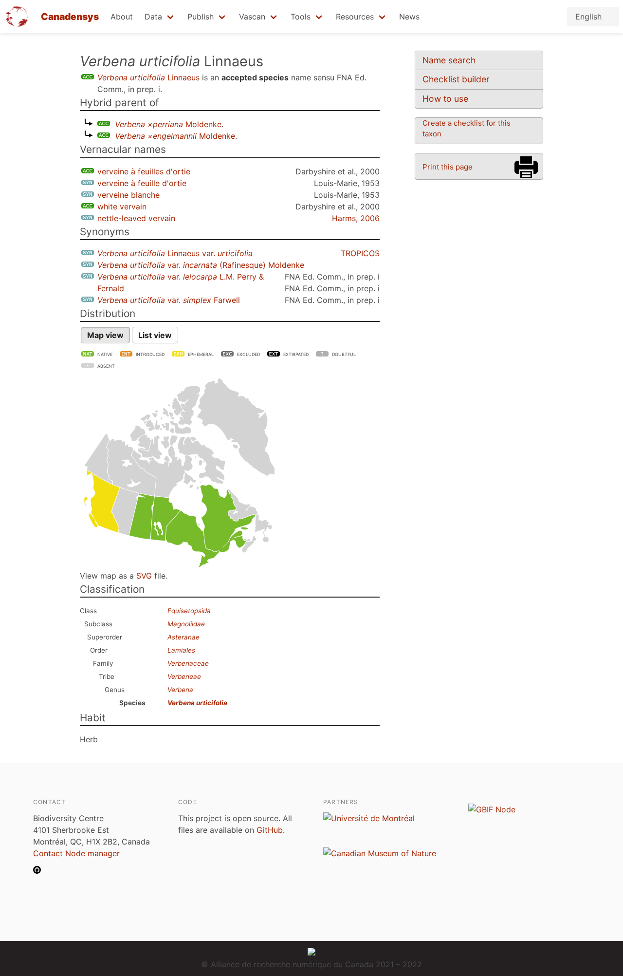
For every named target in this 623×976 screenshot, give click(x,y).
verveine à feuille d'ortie (141, 183)
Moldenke (168, 124)
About (121, 16)
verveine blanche (128, 195)
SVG (144, 576)
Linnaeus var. (175, 253)
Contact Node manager (76, 853)
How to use (445, 99)
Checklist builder (456, 79)
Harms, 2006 (356, 218)
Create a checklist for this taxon (466, 128)
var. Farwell (168, 300)
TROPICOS (360, 253)
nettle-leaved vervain (136, 218)
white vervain (122, 206)
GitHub (270, 830)
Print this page (447, 166)
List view (155, 335)
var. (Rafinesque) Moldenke (200, 265)
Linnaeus (148, 77)
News (409, 16)
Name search (449, 60)
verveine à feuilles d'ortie (143, 171)
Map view (105, 335)
